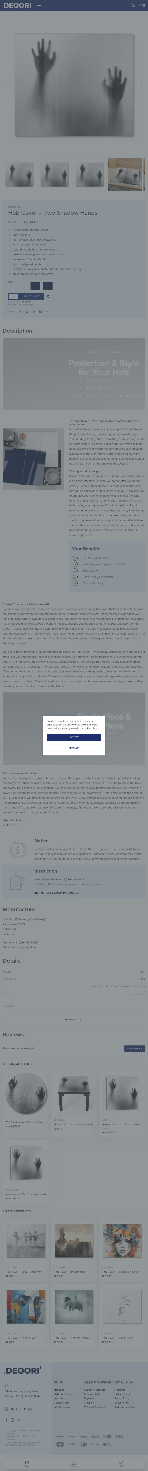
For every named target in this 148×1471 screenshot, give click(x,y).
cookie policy (90, 728)
